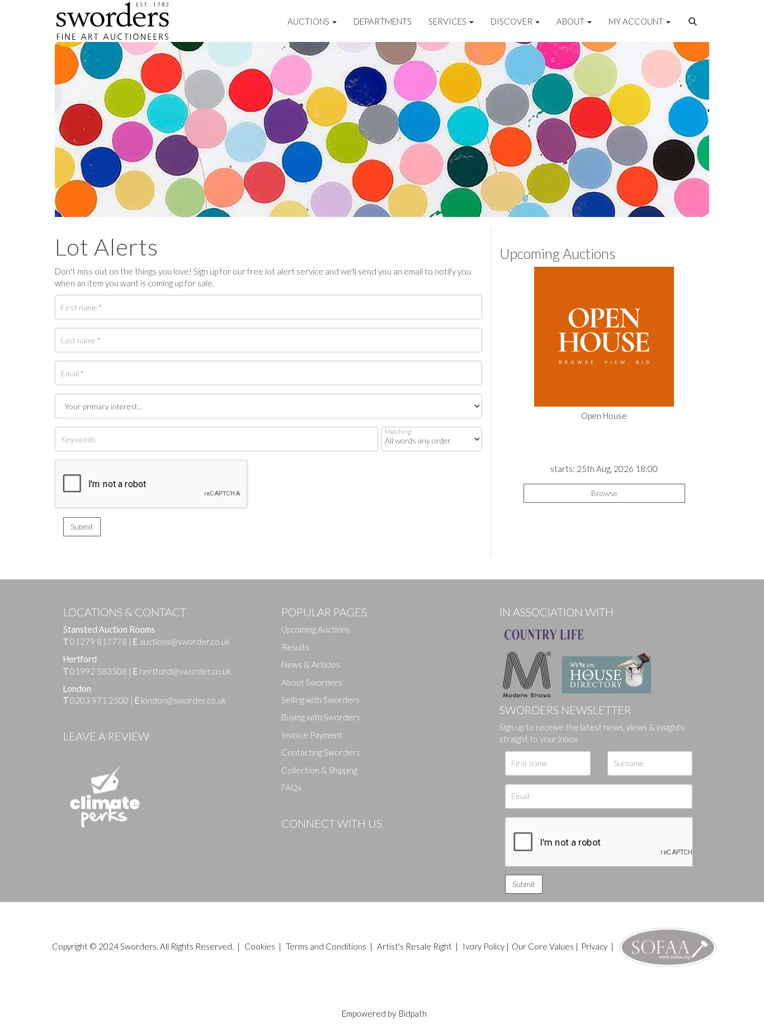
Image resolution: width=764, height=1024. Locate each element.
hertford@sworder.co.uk (185, 671)
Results (295, 647)
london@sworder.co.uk (180, 700)
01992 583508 (98, 671)
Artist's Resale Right (414, 946)
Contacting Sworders (320, 752)
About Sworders (311, 682)
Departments (382, 21)
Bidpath (413, 1013)
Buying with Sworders (320, 717)
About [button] (571, 21)
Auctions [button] (309, 21)
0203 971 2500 (99, 700)
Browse (604, 493)
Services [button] (448, 21)
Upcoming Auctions (315, 629)
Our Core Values (543, 946)
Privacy (594, 946)
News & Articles (310, 664)
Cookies (259, 946)
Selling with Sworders (320, 700)
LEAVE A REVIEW (106, 736)
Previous (507, 344)
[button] (694, 21)
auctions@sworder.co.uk (181, 641)
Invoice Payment (311, 735)
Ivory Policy (483, 946)
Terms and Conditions (327, 946)
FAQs (291, 787)
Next (700, 344)
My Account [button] (637, 21)
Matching (398, 431)
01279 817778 (98, 641)
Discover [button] (512, 21)
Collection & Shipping (319, 770)
